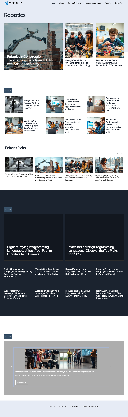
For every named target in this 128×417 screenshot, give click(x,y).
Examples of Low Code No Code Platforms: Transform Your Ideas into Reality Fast (113, 104)
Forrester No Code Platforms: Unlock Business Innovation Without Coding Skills (73, 125)
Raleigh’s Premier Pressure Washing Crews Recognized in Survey (32, 104)
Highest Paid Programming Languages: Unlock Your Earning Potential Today (77, 293)
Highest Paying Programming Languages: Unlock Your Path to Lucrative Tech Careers (107, 177)
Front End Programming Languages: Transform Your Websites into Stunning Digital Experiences (110, 294)
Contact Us (118, 3)
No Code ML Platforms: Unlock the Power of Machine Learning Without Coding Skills (113, 125)
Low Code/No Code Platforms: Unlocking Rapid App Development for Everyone (32, 126)
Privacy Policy (74, 406)
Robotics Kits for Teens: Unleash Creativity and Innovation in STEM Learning (109, 63)
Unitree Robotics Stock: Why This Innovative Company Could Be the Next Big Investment (54, 371)
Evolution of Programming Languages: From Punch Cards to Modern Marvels (47, 293)
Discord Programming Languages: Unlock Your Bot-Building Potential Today (78, 271)
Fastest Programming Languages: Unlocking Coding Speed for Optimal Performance (18, 273)
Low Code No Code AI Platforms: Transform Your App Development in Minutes (73, 104)
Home (53, 3)
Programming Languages (93, 3)
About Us (108, 3)
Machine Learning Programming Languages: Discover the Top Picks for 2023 (93, 250)
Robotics (61, 3)
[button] (12, 366)
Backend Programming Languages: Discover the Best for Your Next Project (110, 271)
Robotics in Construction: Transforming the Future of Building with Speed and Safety (31, 60)
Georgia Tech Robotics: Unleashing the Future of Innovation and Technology (77, 63)
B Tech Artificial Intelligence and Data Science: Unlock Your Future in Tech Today (47, 271)
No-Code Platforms (74, 3)
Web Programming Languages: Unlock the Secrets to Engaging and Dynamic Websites (15, 294)
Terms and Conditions (90, 406)
